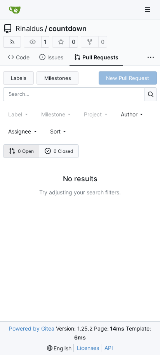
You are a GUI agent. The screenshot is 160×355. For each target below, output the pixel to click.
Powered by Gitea (31, 328)
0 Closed (63, 151)
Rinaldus (29, 29)
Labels (18, 78)
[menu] (59, 131)
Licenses (88, 348)
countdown (68, 29)
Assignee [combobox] (19, 131)
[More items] (150, 57)
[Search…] (150, 94)
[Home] (15, 10)
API (108, 348)
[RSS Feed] (12, 42)
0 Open (26, 151)
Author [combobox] (129, 114)
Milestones (57, 78)
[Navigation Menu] (148, 9)
